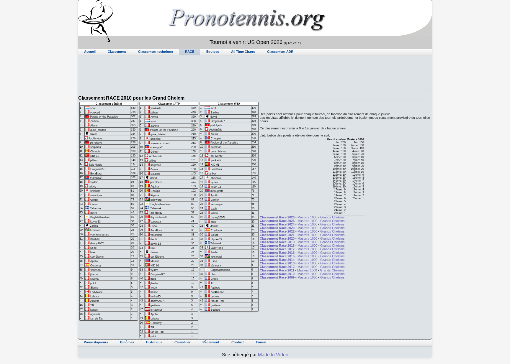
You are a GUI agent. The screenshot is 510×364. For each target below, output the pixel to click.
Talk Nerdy (95, 164)
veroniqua (96, 195)
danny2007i (97, 243)
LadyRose (96, 292)
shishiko (95, 191)
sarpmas (95, 147)
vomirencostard (99, 234)
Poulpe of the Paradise (104, 116)
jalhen (93, 160)
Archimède (95, 138)
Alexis (94, 125)
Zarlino (94, 121)
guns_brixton (98, 130)
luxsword (95, 230)
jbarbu (94, 274)
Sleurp (94, 287)
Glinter (94, 199)
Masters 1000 (307, 217)
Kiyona (94, 278)
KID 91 (94, 155)
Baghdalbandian (99, 217)
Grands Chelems (332, 217)
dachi (93, 212)
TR (92, 305)
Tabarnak (95, 208)
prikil (93, 283)
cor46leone (97, 256)
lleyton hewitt (159, 217)
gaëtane (155, 305)
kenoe (94, 309)
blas (92, 252)
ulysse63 (95, 314)
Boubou (94, 239)
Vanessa (95, 270)
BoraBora (96, 173)
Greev (94, 204)
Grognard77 (97, 169)
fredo (154, 287)
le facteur (156, 309)
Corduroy (96, 265)
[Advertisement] (255, 75)
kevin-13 (95, 221)
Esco (93, 247)
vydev (94, 182)
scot (93, 108)
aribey (92, 186)
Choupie (95, 151)
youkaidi (95, 112)
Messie (155, 261)
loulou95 (156, 296)
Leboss (94, 296)
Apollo (94, 261)
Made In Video (273, 354)
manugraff (96, 177)
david (93, 134)
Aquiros (94, 300)
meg (153, 278)
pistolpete (96, 142)
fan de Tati (96, 318)
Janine (94, 225)
